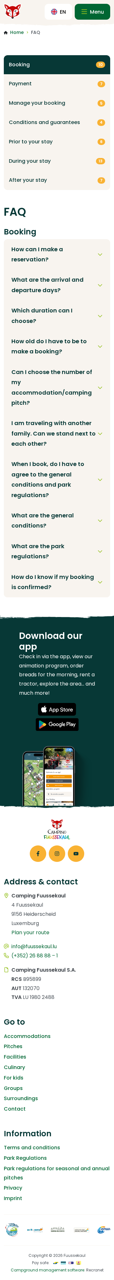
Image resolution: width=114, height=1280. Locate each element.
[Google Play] (57, 724)
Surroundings (21, 1098)
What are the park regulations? (37, 551)
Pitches (13, 1046)
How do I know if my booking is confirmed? (52, 582)
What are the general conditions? (42, 520)
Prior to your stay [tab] (56, 141)
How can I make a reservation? (37, 254)
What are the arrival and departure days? (47, 285)
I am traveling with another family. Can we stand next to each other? (53, 433)
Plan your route (30, 932)
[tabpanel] (57, 412)
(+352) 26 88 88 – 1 (34, 955)
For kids (13, 1077)
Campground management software (47, 1270)
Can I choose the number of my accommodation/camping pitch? (51, 387)
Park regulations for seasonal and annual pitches (57, 1173)
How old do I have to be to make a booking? (49, 346)
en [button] (63, 12)
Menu (96, 12)
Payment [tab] (56, 83)
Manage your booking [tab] (56, 103)
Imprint (13, 1198)
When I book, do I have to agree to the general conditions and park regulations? (47, 479)
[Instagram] (57, 853)
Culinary (14, 1067)
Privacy (13, 1187)
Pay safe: (40, 1262)
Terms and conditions (32, 1147)
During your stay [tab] (56, 161)
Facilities (15, 1056)
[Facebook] (38, 853)
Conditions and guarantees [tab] (56, 122)
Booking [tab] (56, 64)
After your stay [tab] (56, 180)
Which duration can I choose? (42, 315)
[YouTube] (76, 853)
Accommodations (27, 1036)
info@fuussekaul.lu (34, 946)
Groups (13, 1088)
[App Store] (57, 709)
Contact (15, 1109)
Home (17, 32)
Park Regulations (25, 1158)
